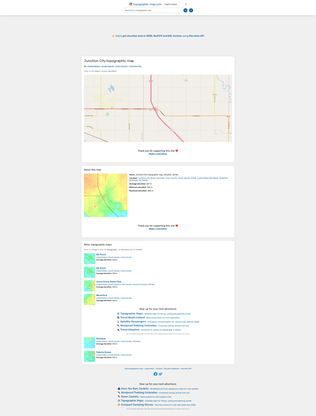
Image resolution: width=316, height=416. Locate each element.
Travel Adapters (129, 329)
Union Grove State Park (108, 281)
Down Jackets (130, 396)
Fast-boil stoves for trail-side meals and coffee (175, 405)
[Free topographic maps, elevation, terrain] (85, 66)
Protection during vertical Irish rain (173, 326)
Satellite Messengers (133, 321)
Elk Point (101, 254)
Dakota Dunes (103, 352)
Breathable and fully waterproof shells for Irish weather (174, 389)
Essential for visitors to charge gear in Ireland (161, 330)
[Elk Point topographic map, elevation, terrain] (89, 258)
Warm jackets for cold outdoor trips (155, 397)
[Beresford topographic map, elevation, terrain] (89, 299)
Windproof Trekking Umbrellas (138, 325)
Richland (101, 338)
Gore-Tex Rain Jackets (135, 388)
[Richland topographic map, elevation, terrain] (89, 342)
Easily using (160, 35)
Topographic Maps (131, 313)
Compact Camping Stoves (137, 404)
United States (101, 257)
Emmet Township (140, 284)
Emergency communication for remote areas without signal (173, 322)
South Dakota (114, 257)
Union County (126, 257)
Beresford (101, 295)
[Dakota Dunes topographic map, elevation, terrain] (89, 356)
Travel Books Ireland (132, 317)
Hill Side (151, 284)
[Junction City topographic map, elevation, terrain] (105, 195)
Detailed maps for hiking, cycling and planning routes (168, 314)
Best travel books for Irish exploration (163, 318)
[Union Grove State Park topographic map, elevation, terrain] (89, 285)
